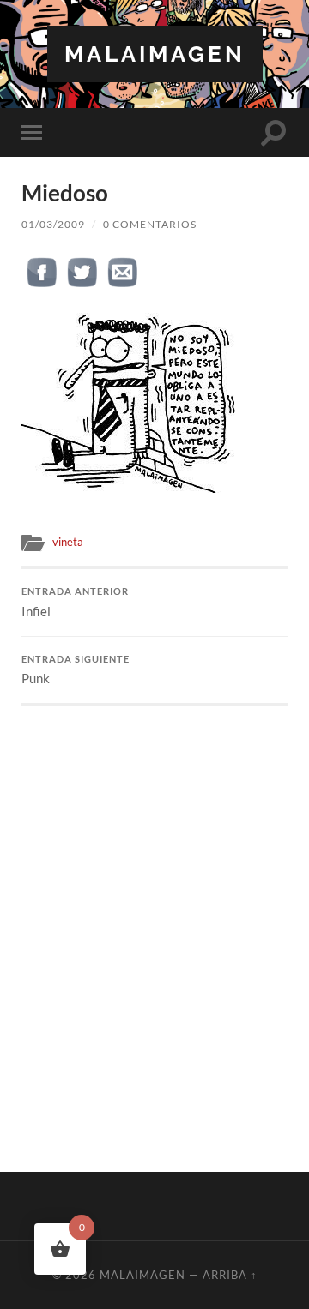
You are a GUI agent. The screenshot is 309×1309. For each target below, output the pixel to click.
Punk (75, 670)
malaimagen (154, 53)
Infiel (75, 602)
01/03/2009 (53, 224)
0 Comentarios (150, 224)
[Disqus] (154, 920)
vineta (67, 542)
